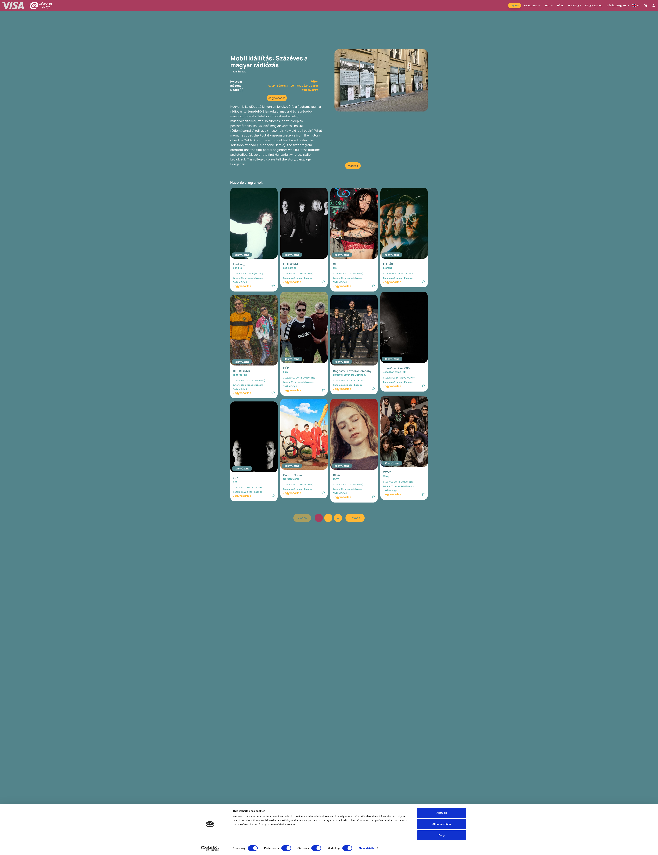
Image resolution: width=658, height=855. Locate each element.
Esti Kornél (289, 267)
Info (547, 5)
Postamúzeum (309, 89)
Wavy (386, 476)
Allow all (441, 812)
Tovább (355, 518)
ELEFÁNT (389, 264)
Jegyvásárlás (276, 98)
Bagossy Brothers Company (352, 371)
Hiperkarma (240, 374)
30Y (235, 478)
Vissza (302, 518)
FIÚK (286, 368)
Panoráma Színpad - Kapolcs (297, 278)
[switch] (286, 848)
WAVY (387, 472)
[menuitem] (646, 5)
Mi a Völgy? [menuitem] (574, 5)
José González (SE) (396, 368)
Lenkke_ (239, 264)
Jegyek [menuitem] (514, 5)
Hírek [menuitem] (560, 5)
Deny (441, 835)
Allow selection (441, 824)
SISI (335, 264)
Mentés (353, 166)
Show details (366, 848)
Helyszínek (530, 5)
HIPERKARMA (241, 371)
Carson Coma (292, 475)
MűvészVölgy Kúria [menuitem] (617, 5)
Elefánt (387, 267)
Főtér (314, 81)
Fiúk (285, 372)
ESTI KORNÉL (291, 264)
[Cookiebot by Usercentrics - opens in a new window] (210, 848)
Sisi (335, 267)
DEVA (336, 475)
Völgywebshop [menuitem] (593, 5)
